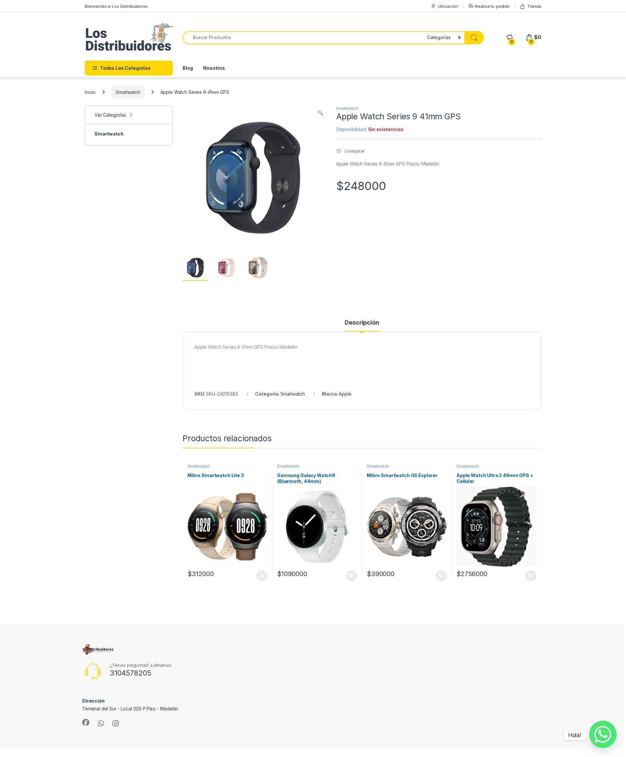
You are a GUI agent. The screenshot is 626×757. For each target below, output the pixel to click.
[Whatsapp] (603, 735)
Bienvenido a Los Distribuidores (116, 6)
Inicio (90, 92)
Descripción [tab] (362, 323)
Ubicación (448, 6)
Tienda (534, 6)
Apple (345, 394)
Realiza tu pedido (492, 6)
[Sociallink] (85, 722)
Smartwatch (128, 92)
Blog (188, 68)
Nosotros (214, 68)
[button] (320, 113)
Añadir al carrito (260, 575)
